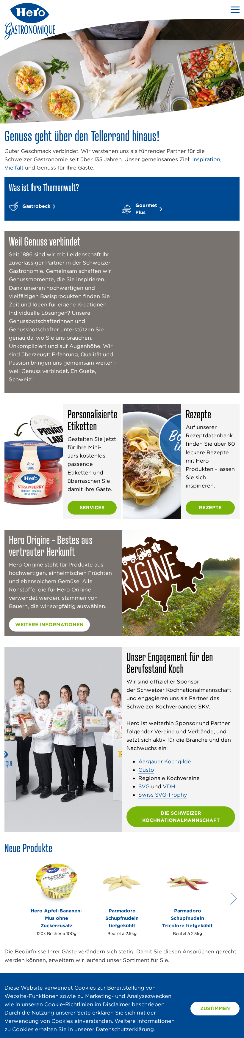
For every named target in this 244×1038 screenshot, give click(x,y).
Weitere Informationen (49, 624)
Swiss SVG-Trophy (162, 795)
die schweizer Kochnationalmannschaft (181, 816)
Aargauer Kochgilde (164, 761)
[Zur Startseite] (29, 37)
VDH (169, 786)
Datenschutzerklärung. (125, 1029)
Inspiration (206, 159)
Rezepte (210, 507)
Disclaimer (116, 1004)
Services (92, 507)
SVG (144, 786)
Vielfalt (14, 167)
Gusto (146, 770)
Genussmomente (31, 279)
